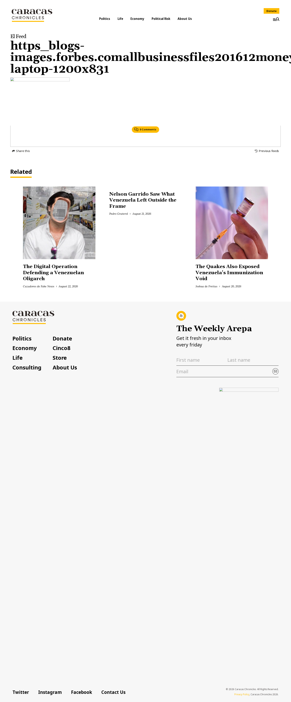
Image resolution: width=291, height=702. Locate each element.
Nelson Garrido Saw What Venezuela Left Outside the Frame (142, 200)
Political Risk (161, 19)
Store (60, 357)
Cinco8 (61, 348)
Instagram (50, 692)
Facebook (81, 692)
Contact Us (113, 692)
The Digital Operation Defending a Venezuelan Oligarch (53, 272)
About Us (185, 19)
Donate (271, 11)
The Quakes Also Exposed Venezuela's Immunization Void (229, 272)
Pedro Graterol (118, 213)
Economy (137, 19)
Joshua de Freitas (206, 286)
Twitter (20, 692)
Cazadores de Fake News (38, 286)
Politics (104, 19)
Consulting (26, 367)
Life (120, 19)
